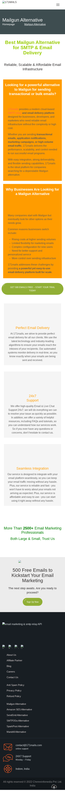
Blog (9, 666)
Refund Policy (14, 696)
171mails (13, 109)
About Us (11, 655)
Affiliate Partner (14, 660)
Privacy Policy (14, 690)
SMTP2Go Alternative (18, 720)
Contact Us (12, 677)
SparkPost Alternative (18, 726)
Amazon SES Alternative (19, 709)
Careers (11, 671)
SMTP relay (14, 113)
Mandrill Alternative (16, 731)
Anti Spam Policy (15, 685)
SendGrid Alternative (17, 715)
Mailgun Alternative (16, 704)
